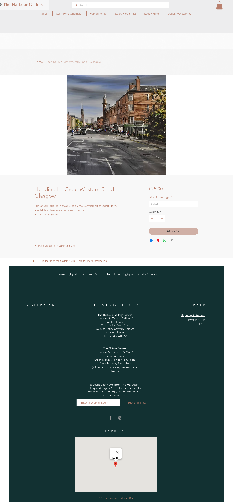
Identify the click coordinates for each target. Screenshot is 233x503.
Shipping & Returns (193, 315)
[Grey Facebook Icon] (110, 418)
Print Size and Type (160, 197)
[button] (219, 5)
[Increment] (162, 218)
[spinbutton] (157, 218)
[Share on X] (172, 240)
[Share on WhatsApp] (165, 240)
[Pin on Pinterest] (158, 240)
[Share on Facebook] (151, 240)
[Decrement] (151, 218)
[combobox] (173, 204)
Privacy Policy (196, 319)
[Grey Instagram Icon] (120, 418)
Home (39, 61)
